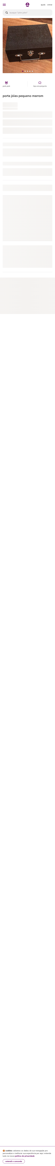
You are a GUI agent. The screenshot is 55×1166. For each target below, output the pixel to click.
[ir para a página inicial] (27, 5)
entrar (49, 4)
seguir (47, 203)
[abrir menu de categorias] (4, 4)
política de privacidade (25, 1156)
